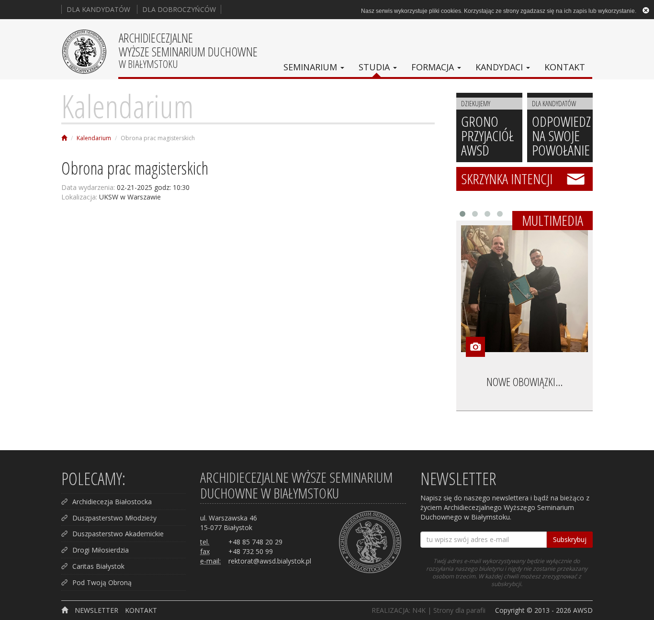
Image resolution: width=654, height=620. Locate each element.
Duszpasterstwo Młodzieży (114, 517)
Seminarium (311, 67)
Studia (375, 67)
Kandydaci (500, 67)
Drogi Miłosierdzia (100, 549)
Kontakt (564, 67)
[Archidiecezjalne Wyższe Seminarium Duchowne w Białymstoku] (64, 138)
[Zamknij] (646, 10)
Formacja (433, 67)
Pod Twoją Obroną (102, 582)
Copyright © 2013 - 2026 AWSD (544, 610)
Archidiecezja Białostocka (112, 501)
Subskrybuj (569, 539)
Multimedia (552, 220)
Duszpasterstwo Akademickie (118, 533)
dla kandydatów (98, 9)
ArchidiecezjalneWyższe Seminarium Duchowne (188, 50)
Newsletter (96, 610)
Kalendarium (127, 105)
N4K (419, 610)
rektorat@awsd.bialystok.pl (269, 560)
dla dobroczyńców (179, 9)
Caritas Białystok (98, 566)
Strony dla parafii (459, 610)
